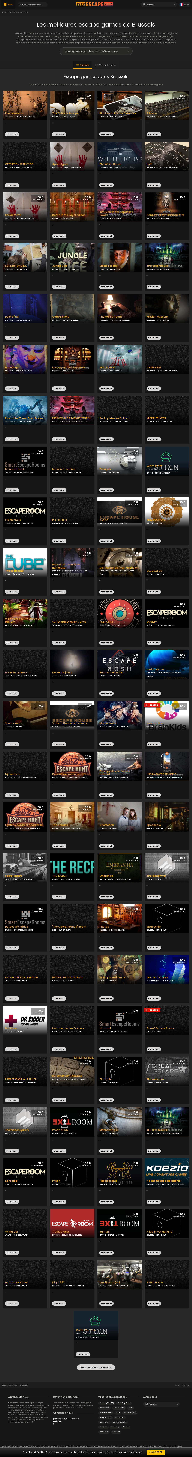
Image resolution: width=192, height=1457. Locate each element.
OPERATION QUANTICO (19, 164)
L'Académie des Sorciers (68, 1028)
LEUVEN (8, 523)
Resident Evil (13, 215)
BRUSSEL (55, 421)
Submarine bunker (111, 672)
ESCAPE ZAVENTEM (71, 269)
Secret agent (13, 875)
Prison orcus (13, 520)
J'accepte (155, 1452)
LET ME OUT (161, 930)
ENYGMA (160, 523)
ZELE (54, 930)
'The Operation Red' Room (69, 926)
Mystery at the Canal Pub (68, 367)
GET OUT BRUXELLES (24, 167)
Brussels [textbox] (150, 4)
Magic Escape (109, 265)
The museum (155, 1079)
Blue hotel (106, 1079)
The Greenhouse (157, 265)
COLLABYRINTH (116, 1184)
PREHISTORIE (60, 520)
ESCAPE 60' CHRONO (120, 421)
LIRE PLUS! (12, 134)
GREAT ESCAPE (162, 1082)
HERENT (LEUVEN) (154, 469)
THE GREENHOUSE (157, 1130)
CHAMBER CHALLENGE (71, 828)
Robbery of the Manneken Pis (165, 215)
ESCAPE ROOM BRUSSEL (72, 1235)
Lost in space (155, 669)
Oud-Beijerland (124, 1403)
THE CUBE (31, 574)
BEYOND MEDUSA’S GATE (67, 977)
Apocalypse (60, 164)
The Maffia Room (111, 316)
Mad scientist (108, 723)
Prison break (60, 1130)
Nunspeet (103, 1427)
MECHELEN (56, 571)
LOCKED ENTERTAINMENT (26, 676)
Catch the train (86, 1330)
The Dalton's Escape (65, 113)
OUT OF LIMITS (64, 930)
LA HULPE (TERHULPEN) (14, 574)
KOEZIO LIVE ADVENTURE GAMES (169, 1184)
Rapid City (104, 1432)
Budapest (116, 1432)
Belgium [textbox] (153, 1404)
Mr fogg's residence (112, 977)
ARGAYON (161, 574)
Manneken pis (108, 1130)
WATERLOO (104, 421)
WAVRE (8, 981)
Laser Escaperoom (17, 672)
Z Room (152, 113)
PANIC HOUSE (155, 1282)
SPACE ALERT (108, 367)
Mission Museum (157, 316)
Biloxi (130, 1408)
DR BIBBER (114, 828)
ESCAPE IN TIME (166, 421)
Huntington (104, 1422)
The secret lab (14, 570)
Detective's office (16, 926)
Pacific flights (108, 1180)
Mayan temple (156, 520)
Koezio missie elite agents (163, 1180)
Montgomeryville (119, 1422)
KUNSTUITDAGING (16, 265)
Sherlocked (12, 723)
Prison (56, 1180)
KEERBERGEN (152, 421)
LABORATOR (154, 570)
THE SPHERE (31, 1082)
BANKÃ (159, 1031)
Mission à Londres (63, 469)
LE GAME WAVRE (20, 981)
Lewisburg (115, 1427)
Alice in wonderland (159, 1231)
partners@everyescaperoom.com (66, 1419)
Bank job (105, 469)
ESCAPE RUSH (116, 167)
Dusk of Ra (12, 316)
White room (154, 466)
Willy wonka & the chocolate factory (23, 620)
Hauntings (11, 367)
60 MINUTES (114, 472)
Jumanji (105, 1231)
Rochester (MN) (130, 1412)
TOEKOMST (106, 621)
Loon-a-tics (154, 723)
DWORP (8, 472)
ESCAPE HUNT (69, 218)
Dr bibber (11, 1028)
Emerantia (106, 875)
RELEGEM (103, 828)
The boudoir (60, 825)
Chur (118, 1412)
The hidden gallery (17, 1130)
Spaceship (154, 926)
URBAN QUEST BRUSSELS (161, 774)
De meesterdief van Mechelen (119, 567)
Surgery (152, 621)
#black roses (60, 1231)
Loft (149, 164)
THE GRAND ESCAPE (68, 676)
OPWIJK (150, 1031)
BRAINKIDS (160, 726)
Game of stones (157, 977)
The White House (110, 164)
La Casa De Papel (16, 1282)
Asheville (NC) (119, 1408)
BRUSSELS (9, 116)
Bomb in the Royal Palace (69, 215)
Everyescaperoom (9, 12)
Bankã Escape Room (160, 1028)
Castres (126, 1427)
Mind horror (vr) (110, 1282)
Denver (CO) (105, 1408)
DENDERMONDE (11, 625)
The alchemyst (156, 875)
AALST (55, 676)
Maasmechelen (106, 1412)
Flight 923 (58, 1282)
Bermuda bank (14, 469)
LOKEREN (103, 1184)
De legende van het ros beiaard (115, 773)
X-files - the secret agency (69, 723)
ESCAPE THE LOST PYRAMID (21, 977)
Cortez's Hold (60, 316)
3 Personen (107, 825)
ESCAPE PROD (69, 116)
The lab (104, 926)
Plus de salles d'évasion (96, 1367)
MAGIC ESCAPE (116, 269)
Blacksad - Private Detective (118, 113)
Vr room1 (105, 1028)
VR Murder (11, 1231)
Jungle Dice (60, 265)
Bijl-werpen (12, 774)
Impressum (57, 1421)
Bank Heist (11, 1180)
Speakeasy (154, 825)
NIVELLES (150, 574)
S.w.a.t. (104, 520)
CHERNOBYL (154, 367)
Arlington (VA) (105, 1417)
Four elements (14, 113)
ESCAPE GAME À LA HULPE (20, 1079)
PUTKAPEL (9, 676)
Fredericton (119, 1417)
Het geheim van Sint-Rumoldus (66, 566)
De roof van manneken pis (69, 774)
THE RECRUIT (60, 875)
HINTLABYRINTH (26, 625)
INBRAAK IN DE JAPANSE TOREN (71, 418)
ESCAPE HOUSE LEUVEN (118, 523)
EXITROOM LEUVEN (69, 1133)
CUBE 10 (158, 879)
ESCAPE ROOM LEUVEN (23, 523)
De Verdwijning (62, 672)
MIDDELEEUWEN (156, 418)
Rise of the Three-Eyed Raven (24, 418)
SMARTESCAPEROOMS (23, 472)
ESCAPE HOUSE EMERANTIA (119, 879)
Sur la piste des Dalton (114, 418)
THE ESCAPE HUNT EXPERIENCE (74, 421)
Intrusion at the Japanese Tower (116, 214)
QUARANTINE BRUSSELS (25, 116)
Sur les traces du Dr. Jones (69, 621)
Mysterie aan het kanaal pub (23, 825)
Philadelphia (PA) (107, 1403)
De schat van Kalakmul (67, 1076)
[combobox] (159, 4)
